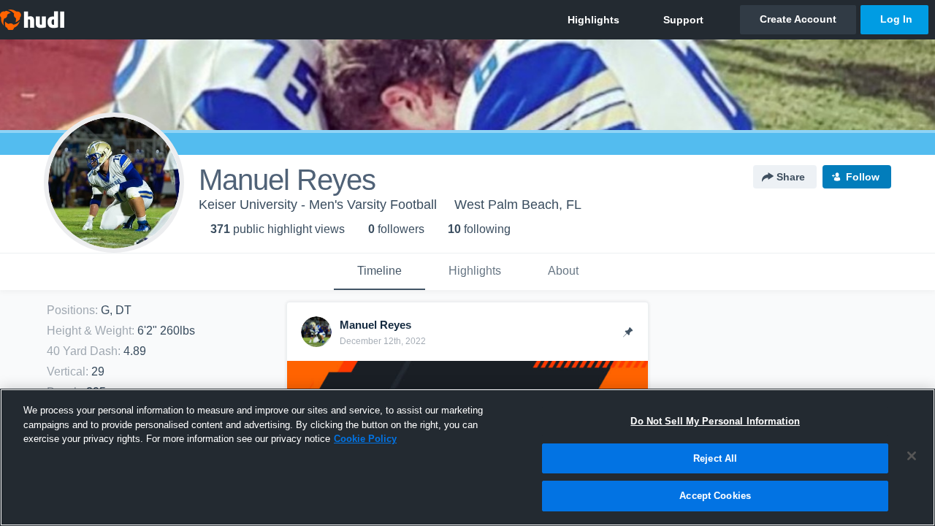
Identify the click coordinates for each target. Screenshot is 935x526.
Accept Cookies (715, 495)
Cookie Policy (365, 438)
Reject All (715, 458)
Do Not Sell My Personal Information (715, 421)
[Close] (912, 456)
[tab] (379, 272)
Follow (862, 177)
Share (790, 177)
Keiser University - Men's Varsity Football (318, 204)
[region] (467, 457)
